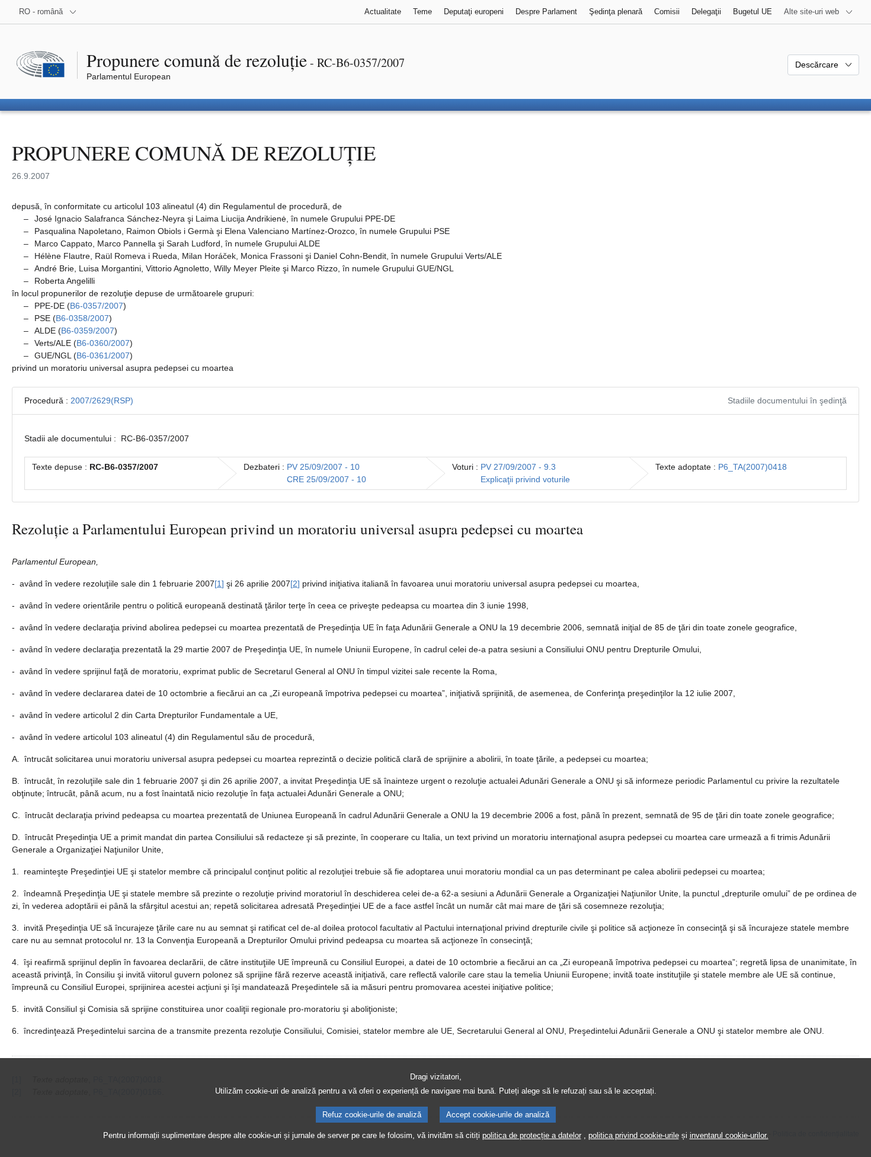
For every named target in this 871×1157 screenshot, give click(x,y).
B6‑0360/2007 (103, 343)
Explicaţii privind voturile (525, 479)
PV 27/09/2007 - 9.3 (518, 467)
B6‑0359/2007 (87, 330)
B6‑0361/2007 (103, 355)
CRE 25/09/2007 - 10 (326, 479)
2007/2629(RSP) (102, 400)
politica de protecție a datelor (531, 1135)
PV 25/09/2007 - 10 (323, 467)
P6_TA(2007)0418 (752, 467)
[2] (295, 583)
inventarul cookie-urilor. (729, 1135)
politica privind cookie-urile (633, 1135)
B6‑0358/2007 (82, 318)
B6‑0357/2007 (96, 305)
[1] (219, 583)
